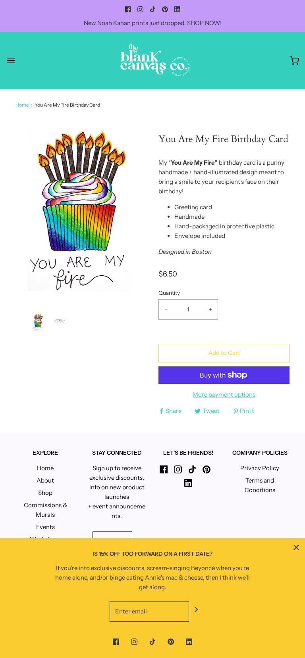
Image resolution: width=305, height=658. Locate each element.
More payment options (224, 394)
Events (45, 527)
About (45, 480)
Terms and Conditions (260, 485)
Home (22, 105)
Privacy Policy (259, 468)
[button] (38, 322)
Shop (45, 492)
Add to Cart (224, 352)
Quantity (169, 293)
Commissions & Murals (45, 509)
